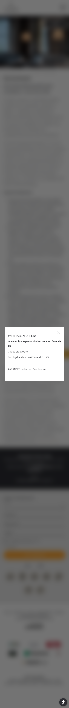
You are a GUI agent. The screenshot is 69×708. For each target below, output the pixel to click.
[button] (63, 702)
